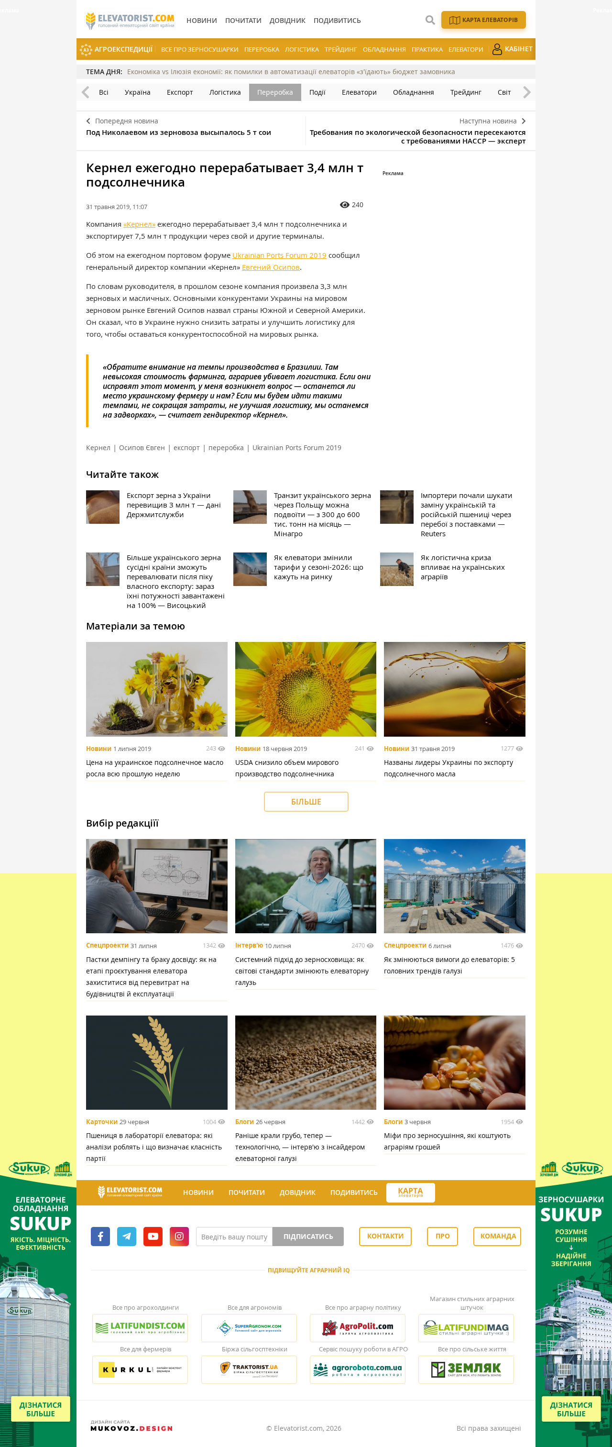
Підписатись (308, 1236)
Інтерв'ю (249, 945)
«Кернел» (139, 224)
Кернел (98, 447)
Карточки (102, 1121)
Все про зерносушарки (200, 49)
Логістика (302, 49)
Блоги (244, 1121)
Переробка (261, 49)
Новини (98, 748)
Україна (138, 92)
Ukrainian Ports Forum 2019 (279, 255)
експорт (187, 447)
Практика (427, 49)
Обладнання (384, 49)
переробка (226, 447)
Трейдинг (341, 49)
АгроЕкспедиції (123, 49)
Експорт (180, 92)
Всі (104, 92)
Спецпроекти (107, 945)
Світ (504, 92)
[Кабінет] (443, 1193)
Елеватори (465, 49)
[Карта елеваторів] (410, 1193)
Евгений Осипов (271, 267)
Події (317, 92)
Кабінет (518, 48)
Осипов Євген (142, 447)
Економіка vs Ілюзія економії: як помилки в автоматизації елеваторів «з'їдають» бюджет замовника (291, 71)
